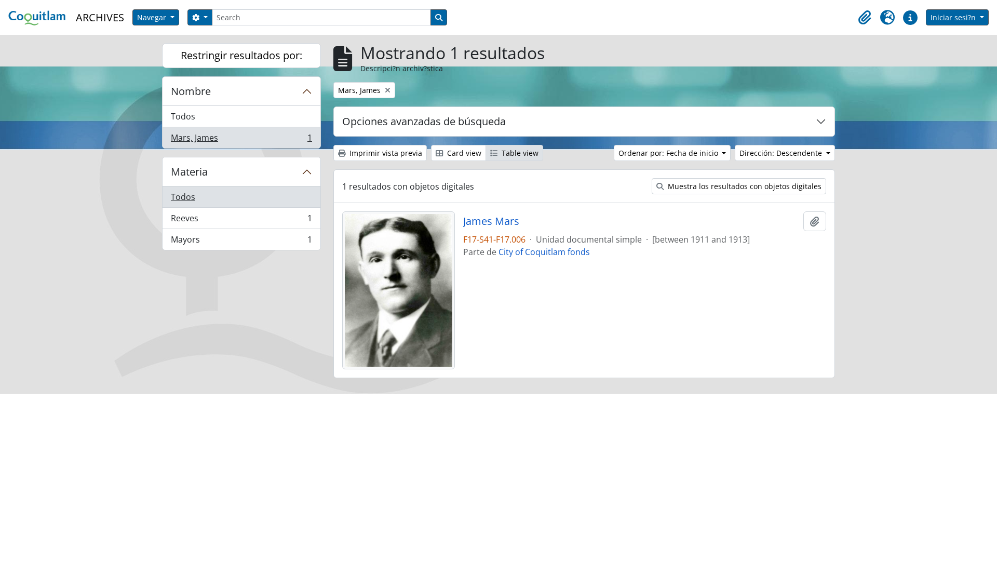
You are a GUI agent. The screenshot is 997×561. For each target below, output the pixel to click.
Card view (463, 153)
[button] (864, 17)
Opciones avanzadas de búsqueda (424, 121)
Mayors (241, 242)
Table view (519, 153)
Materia (189, 172)
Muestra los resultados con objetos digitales (743, 186)
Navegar (152, 17)
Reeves (241, 220)
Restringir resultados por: (241, 55)
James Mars (491, 221)
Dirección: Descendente (781, 153)
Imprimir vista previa (384, 153)
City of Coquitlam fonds (544, 252)
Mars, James (241, 140)
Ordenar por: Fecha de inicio (669, 153)
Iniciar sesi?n (954, 17)
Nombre (191, 91)
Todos (183, 116)
